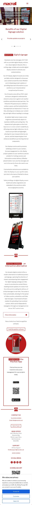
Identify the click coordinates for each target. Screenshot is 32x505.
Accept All (16, 491)
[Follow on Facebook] (12, 462)
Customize (16, 496)
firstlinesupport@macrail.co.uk (16, 449)
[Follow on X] (15, 462)
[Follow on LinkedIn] (20, 462)
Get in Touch (16, 426)
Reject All (16, 501)
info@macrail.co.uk (18, 420)
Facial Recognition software (16, 329)
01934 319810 (17, 418)
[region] (16, 489)
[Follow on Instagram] (17, 462)
